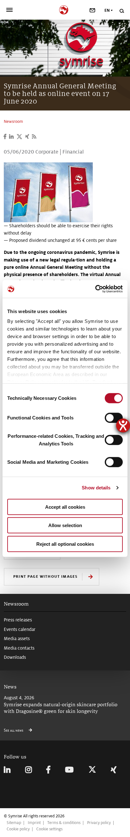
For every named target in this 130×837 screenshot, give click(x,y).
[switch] (114, 417)
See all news (14, 730)
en (107, 10)
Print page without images (45, 576)
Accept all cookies (65, 506)
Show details (96, 487)
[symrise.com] (65, 9)
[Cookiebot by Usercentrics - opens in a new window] (95, 289)
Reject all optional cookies (65, 543)
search (122, 11)
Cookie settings (49, 829)
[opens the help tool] (123, 425)
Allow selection (65, 525)
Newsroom (16, 604)
